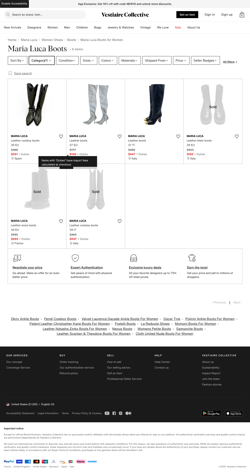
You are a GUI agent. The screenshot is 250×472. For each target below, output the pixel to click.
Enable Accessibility (14, 4)
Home (12, 39)
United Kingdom (22, 466)
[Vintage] (153, 27)
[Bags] (104, 27)
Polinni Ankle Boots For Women (210, 318)
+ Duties (23, 154)
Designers (34, 27)
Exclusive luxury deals (145, 267)
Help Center (162, 362)
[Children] (91, 27)
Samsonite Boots (189, 328)
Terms (65, 413)
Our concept (14, 362)
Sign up (227, 14)
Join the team (211, 379)
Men (67, 27)
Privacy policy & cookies (87, 413)
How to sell (114, 362)
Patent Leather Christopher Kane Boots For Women (69, 323)
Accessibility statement (20, 413)
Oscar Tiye (171, 318)
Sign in (209, 14)
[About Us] (203, 27)
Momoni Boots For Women (195, 323)
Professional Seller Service (124, 379)
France (7, 466)
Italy (72, 466)
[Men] (73, 27)
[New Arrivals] (24, 27)
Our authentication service (77, 368)
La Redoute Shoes (155, 323)
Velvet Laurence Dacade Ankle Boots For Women (120, 318)
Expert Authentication (87, 267)
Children (82, 27)
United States (40, 466)
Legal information (48, 413)
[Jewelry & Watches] (136, 27)
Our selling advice (118, 368)
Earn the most (197, 267)
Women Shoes (52, 39)
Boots (71, 39)
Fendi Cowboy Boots (60, 318)
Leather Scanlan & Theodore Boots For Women (93, 333)
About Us (193, 27)
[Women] (60, 27)
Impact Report (211, 373)
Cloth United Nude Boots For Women (164, 333)
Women (52, 27)
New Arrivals (12, 27)
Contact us (162, 368)
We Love (163, 27)
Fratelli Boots (125, 323)
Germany (54, 466)
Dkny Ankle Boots (25, 318)
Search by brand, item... (27, 14)
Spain (64, 466)
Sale (178, 27)
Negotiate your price (27, 267)
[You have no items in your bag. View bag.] (242, 14)
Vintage (145, 27)
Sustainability (211, 368)
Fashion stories (211, 385)
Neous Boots (122, 328)
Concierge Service (18, 368)
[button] (242, 14)
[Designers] (44, 27)
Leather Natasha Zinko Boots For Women (75, 328)
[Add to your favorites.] (61, 136)
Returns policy (69, 373)
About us (208, 362)
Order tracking (69, 362)
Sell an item (187, 14)
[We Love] (171, 27)
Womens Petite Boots (154, 328)
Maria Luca (29, 39)
